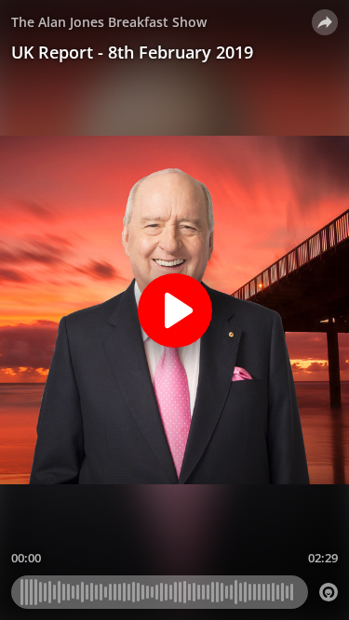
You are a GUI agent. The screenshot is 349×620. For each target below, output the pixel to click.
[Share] (325, 22)
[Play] (175, 310)
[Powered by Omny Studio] (328, 592)
